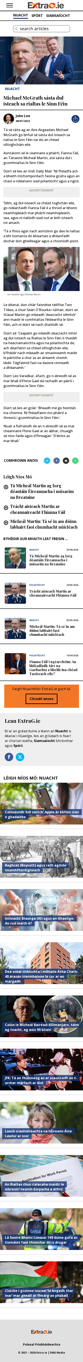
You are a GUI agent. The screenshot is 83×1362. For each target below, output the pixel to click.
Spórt (18, 745)
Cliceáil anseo (41, 698)
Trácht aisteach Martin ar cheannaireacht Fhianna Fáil (37, 509)
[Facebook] (56, 461)
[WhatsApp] (75, 461)
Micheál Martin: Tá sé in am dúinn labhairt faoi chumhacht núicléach (43, 524)
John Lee (23, 116)
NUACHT (20, 15)
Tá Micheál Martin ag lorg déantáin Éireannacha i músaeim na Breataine (42, 491)
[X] (47, 461)
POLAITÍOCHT (37, 585)
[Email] (66, 461)
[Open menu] (9, 5)
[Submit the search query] (16, 29)
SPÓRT (37, 15)
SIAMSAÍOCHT (58, 15)
